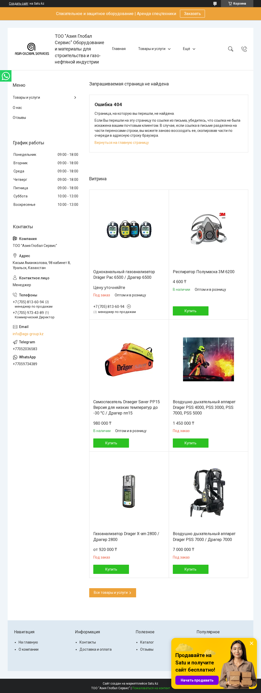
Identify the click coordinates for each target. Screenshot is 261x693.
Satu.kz (153, 683)
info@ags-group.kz (28, 334)
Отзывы (19, 118)
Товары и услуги (151, 49)
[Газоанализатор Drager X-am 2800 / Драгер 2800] (129, 491)
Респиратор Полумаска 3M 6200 (203, 271)
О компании (28, 649)
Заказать (192, 13)
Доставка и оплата (96, 649)
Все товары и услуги (111, 592)
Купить (191, 311)
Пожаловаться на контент (151, 688)
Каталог (147, 642)
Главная (119, 49)
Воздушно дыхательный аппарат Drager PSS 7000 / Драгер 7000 (204, 536)
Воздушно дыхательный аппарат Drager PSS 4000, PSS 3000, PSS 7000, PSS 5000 (204, 407)
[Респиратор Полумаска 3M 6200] (208, 229)
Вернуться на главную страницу (122, 143)
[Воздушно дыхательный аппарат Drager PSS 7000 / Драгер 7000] (208, 491)
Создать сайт (18, 3)
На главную (28, 642)
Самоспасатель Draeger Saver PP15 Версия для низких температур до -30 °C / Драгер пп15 (126, 407)
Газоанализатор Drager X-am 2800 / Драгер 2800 (126, 536)
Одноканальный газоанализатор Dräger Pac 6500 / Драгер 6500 (124, 274)
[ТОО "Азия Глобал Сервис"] (32, 49)
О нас (17, 108)
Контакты (88, 642)
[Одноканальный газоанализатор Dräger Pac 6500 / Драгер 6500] (129, 229)
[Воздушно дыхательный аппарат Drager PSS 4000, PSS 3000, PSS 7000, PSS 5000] (208, 359)
